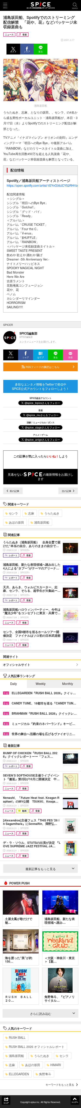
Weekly (41, 683)
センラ (13, 513)
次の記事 (67, 491)
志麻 (31, 513)
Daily (13, 683)
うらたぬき (51, 513)
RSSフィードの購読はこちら (42, 367)
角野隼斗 (45, 1074)
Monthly (67, 683)
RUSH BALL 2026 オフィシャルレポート (36, 1046)
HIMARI (55, 1065)
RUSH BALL (17, 1037)
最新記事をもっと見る (40, 869)
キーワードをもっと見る (60, 1084)
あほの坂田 (16, 522)
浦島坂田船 (41, 522)
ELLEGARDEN (19, 1074)
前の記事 (14, 491)
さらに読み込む (40, 1013)
